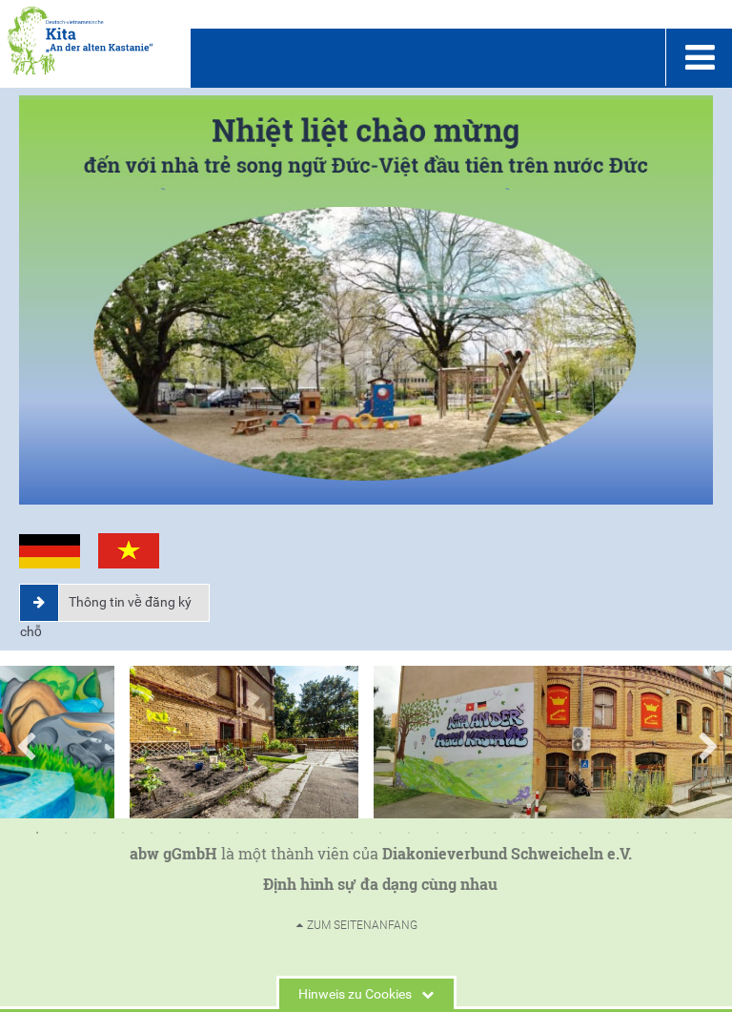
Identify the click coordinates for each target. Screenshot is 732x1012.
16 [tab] (466, 832)
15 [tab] (437, 832)
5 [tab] (151, 832)
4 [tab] (122, 832)
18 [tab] (523, 832)
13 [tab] (380, 832)
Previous (24, 742)
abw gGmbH (173, 853)
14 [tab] (408, 832)
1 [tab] (37, 832)
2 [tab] (65, 832)
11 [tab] (323, 832)
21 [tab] (609, 832)
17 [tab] (494, 832)
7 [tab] (208, 832)
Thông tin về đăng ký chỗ (106, 607)
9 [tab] (265, 832)
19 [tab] (551, 832)
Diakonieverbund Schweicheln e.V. (507, 853)
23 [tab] (666, 832)
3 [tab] (94, 832)
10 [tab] (294, 832)
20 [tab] (580, 832)
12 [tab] (351, 832)
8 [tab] (237, 832)
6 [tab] (180, 832)
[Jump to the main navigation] (698, 57)
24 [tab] (694, 832)
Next (707, 742)
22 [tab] (637, 832)
